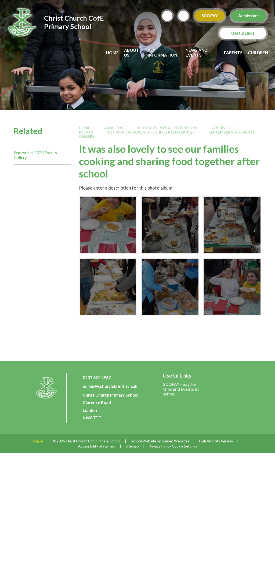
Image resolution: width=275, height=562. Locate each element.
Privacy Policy (160, 446)
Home (84, 128)
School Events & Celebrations (167, 128)
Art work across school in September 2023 (151, 132)
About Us (113, 128)
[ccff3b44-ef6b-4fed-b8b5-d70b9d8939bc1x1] (232, 225)
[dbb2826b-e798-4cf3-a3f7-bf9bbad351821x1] (232, 287)
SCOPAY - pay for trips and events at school (181, 389)
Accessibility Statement (96, 446)
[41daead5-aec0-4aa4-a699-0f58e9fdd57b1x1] (108, 225)
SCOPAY (209, 15)
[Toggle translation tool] (183, 16)
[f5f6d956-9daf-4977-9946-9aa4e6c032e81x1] (108, 287)
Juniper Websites (175, 441)
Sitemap (132, 446)
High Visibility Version (216, 441)
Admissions (248, 15)
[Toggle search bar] (167, 16)
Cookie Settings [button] (184, 446)
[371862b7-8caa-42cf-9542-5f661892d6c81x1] (170, 287)
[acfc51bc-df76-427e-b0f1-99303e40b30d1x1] (170, 225)
